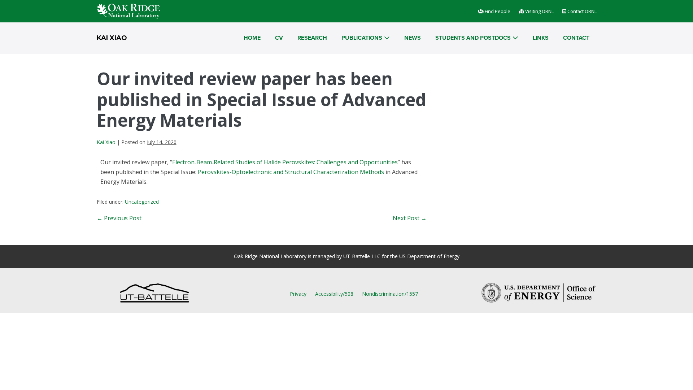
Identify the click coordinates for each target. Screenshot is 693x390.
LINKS (541, 38)
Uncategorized (142, 201)
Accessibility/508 (334, 293)
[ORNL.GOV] (128, 10)
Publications (361, 38)
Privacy (298, 293)
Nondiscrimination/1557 (390, 293)
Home (252, 38)
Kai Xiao (112, 38)
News (412, 38)
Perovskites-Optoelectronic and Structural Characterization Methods (291, 172)
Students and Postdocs (473, 38)
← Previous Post (119, 218)
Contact (576, 38)
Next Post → (410, 218)
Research (312, 38)
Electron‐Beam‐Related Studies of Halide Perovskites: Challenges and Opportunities (285, 162)
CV (279, 38)
